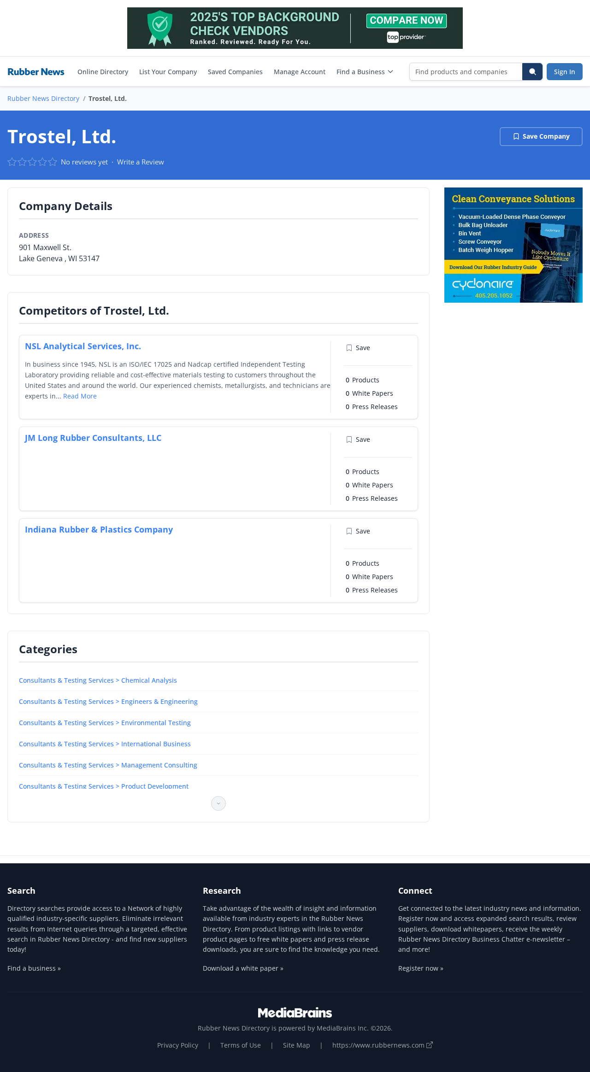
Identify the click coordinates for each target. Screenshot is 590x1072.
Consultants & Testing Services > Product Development (104, 786)
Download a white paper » (243, 968)
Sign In (564, 71)
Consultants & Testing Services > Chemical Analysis (98, 680)
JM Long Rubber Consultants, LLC (93, 437)
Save (363, 347)
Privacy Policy (177, 1045)
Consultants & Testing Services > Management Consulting (108, 765)
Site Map (296, 1045)
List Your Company (168, 71)
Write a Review (140, 161)
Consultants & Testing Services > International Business (105, 743)
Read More (80, 396)
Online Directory (102, 71)
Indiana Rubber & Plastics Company (99, 529)
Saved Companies (235, 71)
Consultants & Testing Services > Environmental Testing (105, 722)
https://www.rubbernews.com (379, 1045)
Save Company (546, 136)
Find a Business (360, 71)
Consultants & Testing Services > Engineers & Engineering (108, 701)
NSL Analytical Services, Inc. (83, 345)
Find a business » (34, 968)
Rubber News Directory (43, 98)
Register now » (420, 968)
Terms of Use (240, 1045)
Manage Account (299, 71)
